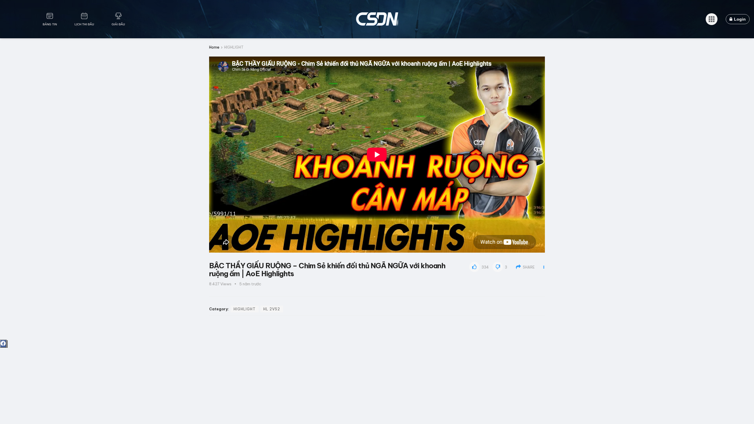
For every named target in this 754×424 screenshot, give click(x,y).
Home (214, 47)
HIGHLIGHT (234, 47)
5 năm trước (250, 283)
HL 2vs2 (271, 309)
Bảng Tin (50, 24)
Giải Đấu (118, 24)
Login (739, 19)
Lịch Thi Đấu (84, 24)
